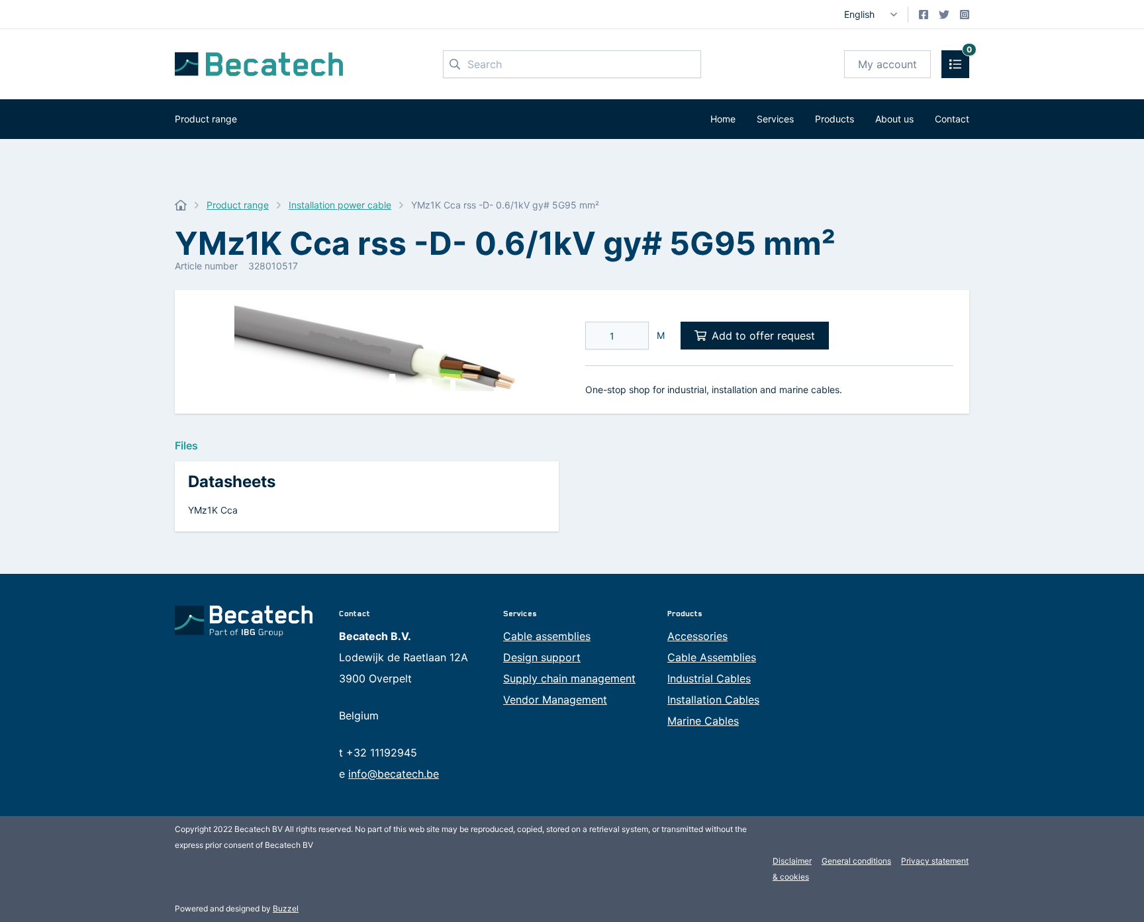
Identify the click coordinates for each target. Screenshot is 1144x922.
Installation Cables (713, 699)
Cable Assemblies (711, 657)
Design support (542, 657)
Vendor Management (555, 699)
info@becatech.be (393, 773)
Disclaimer (792, 861)
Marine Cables (703, 720)
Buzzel (286, 908)
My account (887, 64)
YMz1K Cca (213, 510)
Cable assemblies (547, 636)
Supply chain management (569, 678)
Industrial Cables (709, 678)
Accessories (697, 636)
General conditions (856, 861)
